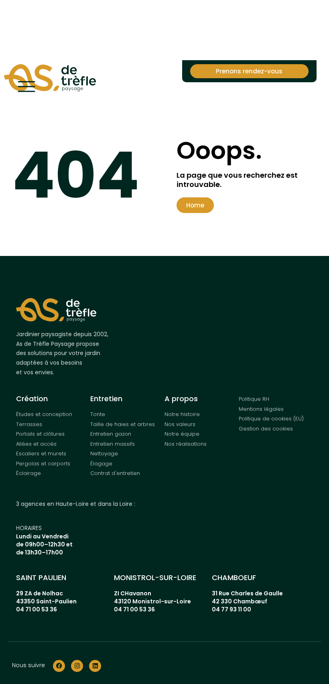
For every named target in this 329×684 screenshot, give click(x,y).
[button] (195, 205)
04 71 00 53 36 (36, 609)
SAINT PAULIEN (41, 577)
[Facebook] (59, 666)
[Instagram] (77, 666)
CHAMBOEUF (234, 577)
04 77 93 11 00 (231, 609)
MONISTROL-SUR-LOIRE (155, 577)
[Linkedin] (95, 666)
